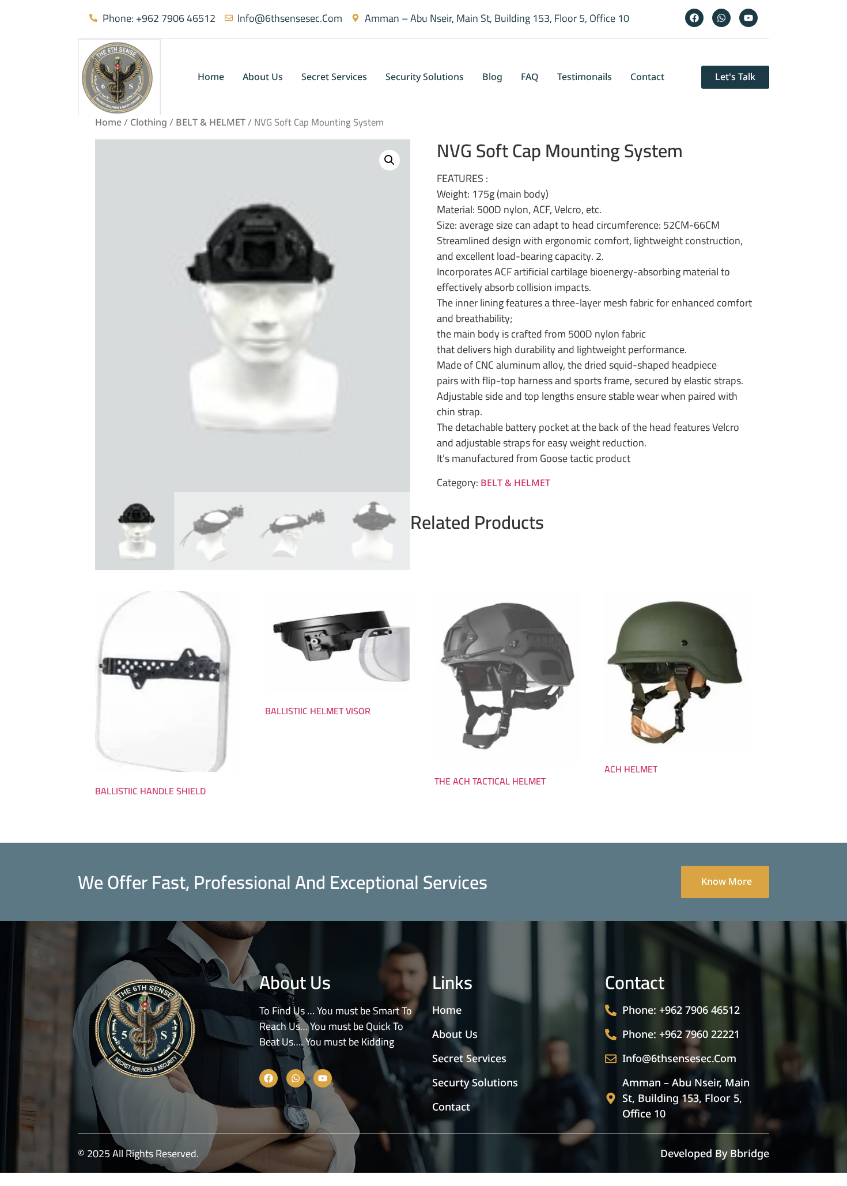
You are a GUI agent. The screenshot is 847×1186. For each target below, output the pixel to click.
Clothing (148, 122)
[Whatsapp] (721, 18)
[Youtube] (748, 18)
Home (108, 122)
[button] (389, 160)
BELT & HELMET (210, 122)
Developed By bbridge (714, 1154)
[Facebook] (694, 18)
